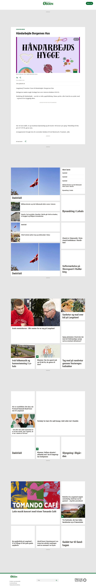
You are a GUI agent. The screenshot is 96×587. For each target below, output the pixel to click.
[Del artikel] (20, 77)
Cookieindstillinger (13, 583)
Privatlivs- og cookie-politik (15, 581)
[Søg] (56, 580)
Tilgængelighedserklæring (15, 584)
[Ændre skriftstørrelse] (17, 77)
